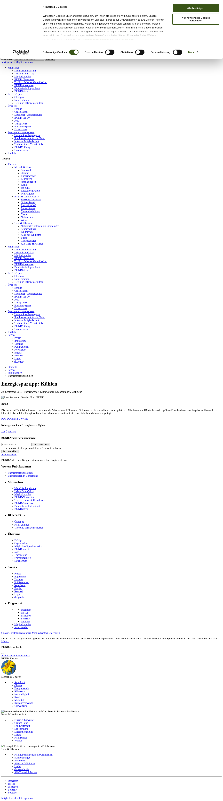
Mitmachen (13, 67)
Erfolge (18, 108)
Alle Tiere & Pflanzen (32, 243)
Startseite (12, 367)
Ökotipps (19, 97)
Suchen (49, 59)
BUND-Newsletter (24, 79)
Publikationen (21, 346)
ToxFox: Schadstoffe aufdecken (30, 82)
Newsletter (19, 349)
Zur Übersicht (8, 431)
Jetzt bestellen (8, 655)
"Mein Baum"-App (24, 73)
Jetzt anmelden (8, 454)
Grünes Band (28, 202)
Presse (17, 337)
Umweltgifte (27, 193)
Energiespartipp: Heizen (20, 472)
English (12, 153)
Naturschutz (27, 217)
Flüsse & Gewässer (31, 199)
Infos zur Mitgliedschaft (26, 141)
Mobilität (25, 187)
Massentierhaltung (30, 211)
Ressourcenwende (30, 190)
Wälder (24, 220)
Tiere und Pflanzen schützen (28, 103)
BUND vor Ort (22, 117)
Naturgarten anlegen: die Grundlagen (40, 226)
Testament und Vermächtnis (28, 144)
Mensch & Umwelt (24, 167)
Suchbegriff (7, 58)
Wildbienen (27, 231)
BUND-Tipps (15, 94)
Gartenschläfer (28, 240)
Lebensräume (28, 208)
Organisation (21, 111)
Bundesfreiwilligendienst (27, 88)
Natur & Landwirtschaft (26, 196)
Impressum (127, 39)
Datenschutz (20, 129)
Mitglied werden (24, 62)
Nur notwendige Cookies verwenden (196, 19)
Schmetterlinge (28, 229)
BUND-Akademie (23, 85)
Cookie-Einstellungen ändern (16, 633)
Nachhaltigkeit (28, 181)
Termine (18, 343)
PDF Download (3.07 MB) (15, 418)
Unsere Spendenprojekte (27, 135)
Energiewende (28, 176)
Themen (12, 164)
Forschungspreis (22, 126)
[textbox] (29, 59)
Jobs (16, 120)
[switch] (109, 52)
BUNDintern (21, 91)
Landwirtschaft (28, 205)
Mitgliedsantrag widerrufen (46, 633)
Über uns (12, 106)
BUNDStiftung (22, 147)
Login (17, 358)
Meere (24, 214)
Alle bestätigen (195, 8)
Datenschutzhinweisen (95, 39)
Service (12, 335)
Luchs (24, 237)
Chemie (25, 173)
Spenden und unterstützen (21, 132)
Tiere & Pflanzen (23, 223)
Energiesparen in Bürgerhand (23, 475)
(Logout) (19, 361)
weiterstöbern (23, 655)
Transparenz (20, 123)
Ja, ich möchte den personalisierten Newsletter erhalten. (33, 448)
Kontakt (18, 355)
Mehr (191, 52)
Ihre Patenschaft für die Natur (29, 138)
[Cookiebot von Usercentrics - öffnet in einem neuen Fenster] (21, 52)
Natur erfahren (21, 100)
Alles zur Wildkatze (31, 234)
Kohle (24, 184)
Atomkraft (26, 170)
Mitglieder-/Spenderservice (28, 114)
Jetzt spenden (8, 62)
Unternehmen (21, 150)
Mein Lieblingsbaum (25, 70)
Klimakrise (26, 178)
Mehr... (5, 641)
